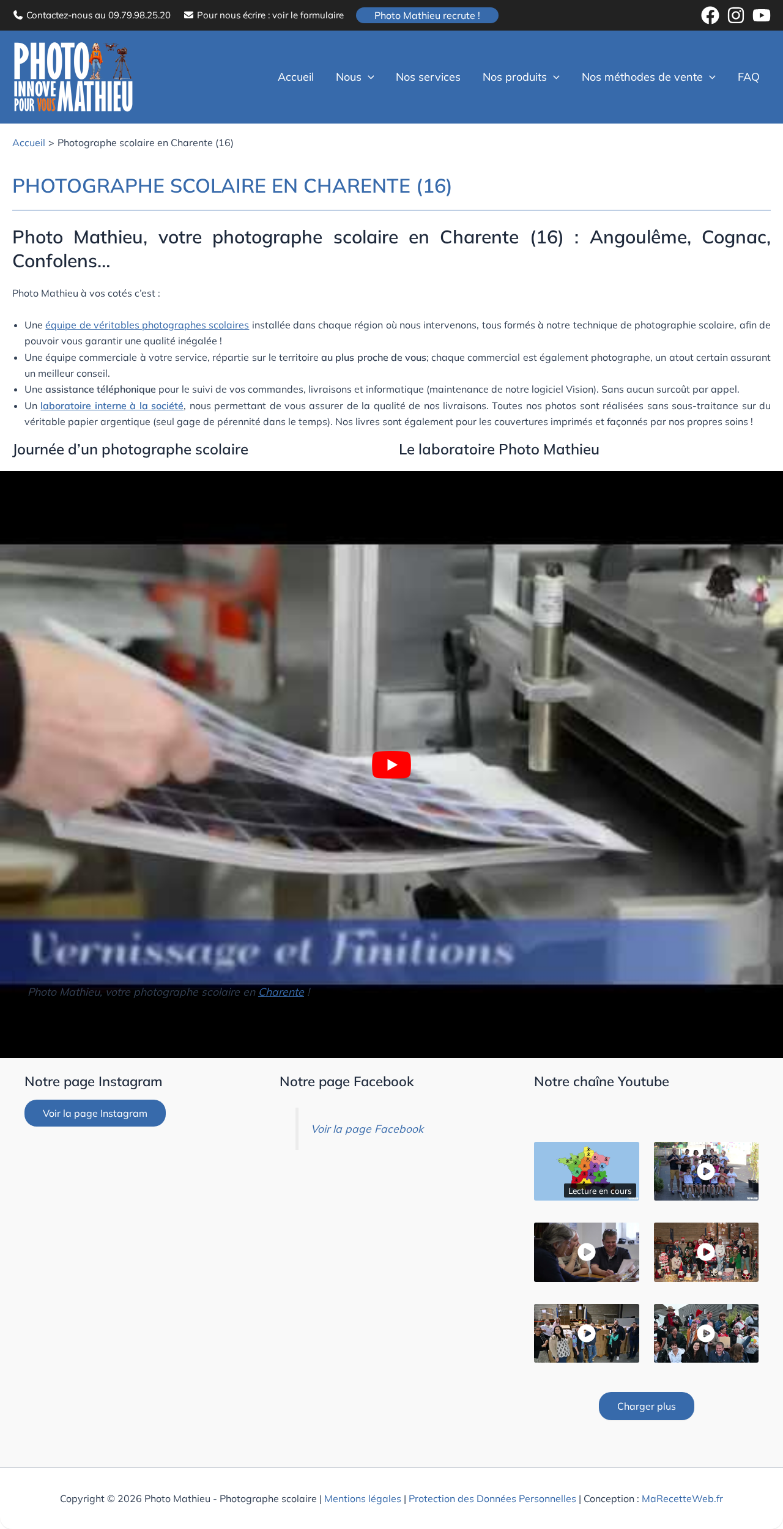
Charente (281, 991)
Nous (349, 77)
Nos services (428, 77)
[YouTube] (761, 15)
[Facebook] (710, 15)
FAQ (749, 77)
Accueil (296, 77)
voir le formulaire (308, 15)
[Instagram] (736, 15)
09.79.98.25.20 (139, 15)
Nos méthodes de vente (642, 77)
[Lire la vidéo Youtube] (391, 764)
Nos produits (515, 77)
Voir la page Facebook (367, 1128)
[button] (427, 15)
